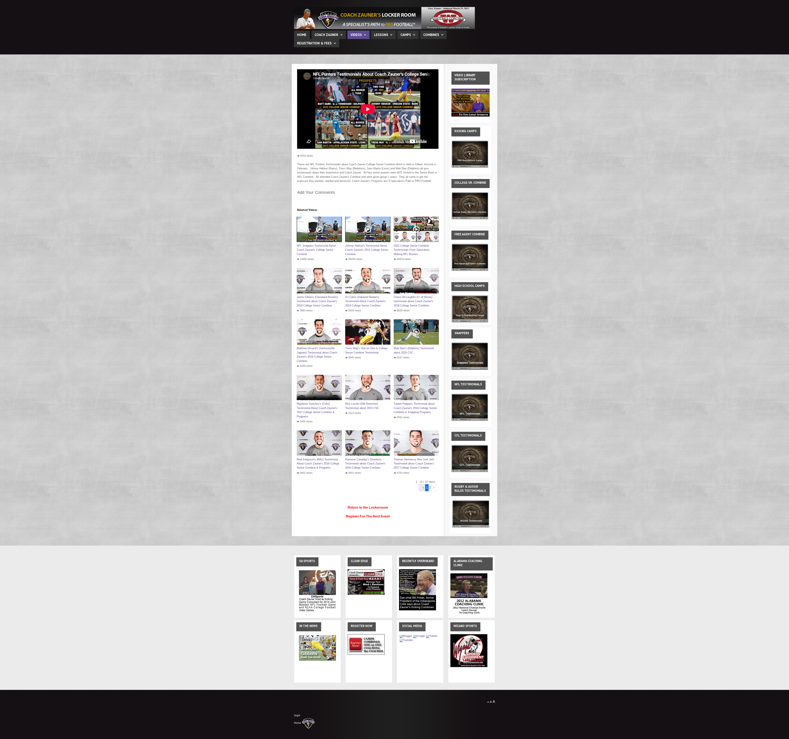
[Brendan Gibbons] (317, 647)
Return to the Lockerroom (368, 507)
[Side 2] (417, 589)
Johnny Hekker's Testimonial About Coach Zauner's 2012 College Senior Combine (366, 250)
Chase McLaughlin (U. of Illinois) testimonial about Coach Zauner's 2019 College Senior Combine (413, 301)
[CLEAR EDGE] (366, 581)
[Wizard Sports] (468, 650)
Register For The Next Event (368, 516)
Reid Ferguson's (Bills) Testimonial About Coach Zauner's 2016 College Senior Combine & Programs (318, 463)
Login (297, 715)
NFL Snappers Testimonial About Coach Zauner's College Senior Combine (316, 250)
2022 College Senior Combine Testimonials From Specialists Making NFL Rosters (412, 250)
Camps (405, 34)
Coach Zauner (326, 34)
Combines (431, 34)
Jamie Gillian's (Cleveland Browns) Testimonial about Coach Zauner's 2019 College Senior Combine (317, 301)
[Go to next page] (434, 487)
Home (301, 34)
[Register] (366, 644)
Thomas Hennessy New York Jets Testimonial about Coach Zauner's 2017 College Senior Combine (414, 463)
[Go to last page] (437, 487)
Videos (356, 34)
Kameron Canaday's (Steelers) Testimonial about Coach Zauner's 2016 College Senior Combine (365, 463)
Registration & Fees (314, 43)
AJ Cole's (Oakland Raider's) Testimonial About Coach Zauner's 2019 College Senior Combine (365, 301)
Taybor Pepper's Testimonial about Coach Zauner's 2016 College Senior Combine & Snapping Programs (415, 408)
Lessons (381, 34)
